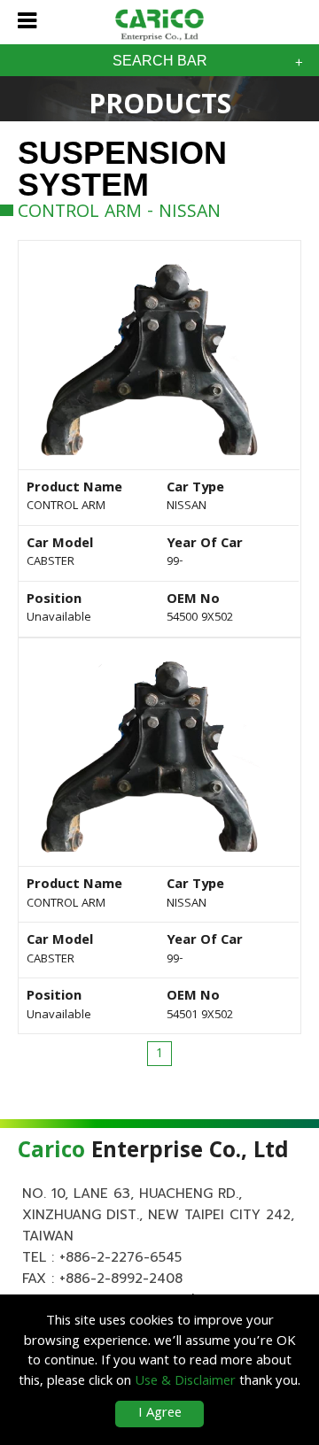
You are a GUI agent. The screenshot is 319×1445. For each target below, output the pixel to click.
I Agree (160, 1414)
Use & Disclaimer (185, 1382)
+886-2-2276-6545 (120, 1257)
